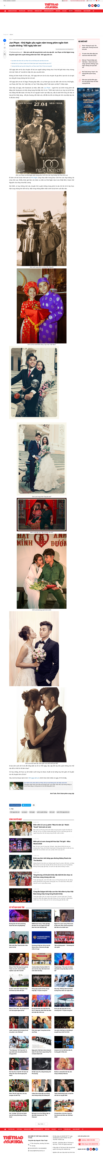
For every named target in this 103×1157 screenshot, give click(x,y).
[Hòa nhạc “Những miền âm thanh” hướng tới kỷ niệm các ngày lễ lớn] (64, 981)
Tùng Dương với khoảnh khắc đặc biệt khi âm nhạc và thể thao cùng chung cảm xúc (52, 876)
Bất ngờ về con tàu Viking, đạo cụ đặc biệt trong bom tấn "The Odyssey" (41, 1115)
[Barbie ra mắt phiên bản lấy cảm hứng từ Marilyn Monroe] (64, 1064)
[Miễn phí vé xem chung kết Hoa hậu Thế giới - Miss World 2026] (20, 845)
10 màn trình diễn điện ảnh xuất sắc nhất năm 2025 (90, 54)
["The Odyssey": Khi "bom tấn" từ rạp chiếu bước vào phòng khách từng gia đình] (19, 1042)
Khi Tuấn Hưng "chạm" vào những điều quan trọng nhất (90, 73)
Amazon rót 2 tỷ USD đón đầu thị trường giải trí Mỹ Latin (63, 1051)
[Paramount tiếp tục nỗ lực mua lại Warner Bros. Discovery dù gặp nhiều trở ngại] (41, 937)
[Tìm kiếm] (4, 5)
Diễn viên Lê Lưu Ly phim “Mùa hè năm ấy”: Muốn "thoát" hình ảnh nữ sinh (51, 826)
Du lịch (64, 11)
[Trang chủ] (5, 10)
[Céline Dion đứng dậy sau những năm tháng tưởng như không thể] (41, 1085)
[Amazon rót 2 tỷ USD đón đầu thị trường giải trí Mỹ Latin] (64, 1042)
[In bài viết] (4, 47)
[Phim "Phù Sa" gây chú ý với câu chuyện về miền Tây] (19, 1085)
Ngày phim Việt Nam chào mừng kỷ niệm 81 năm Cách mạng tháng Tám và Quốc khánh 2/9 (41, 1051)
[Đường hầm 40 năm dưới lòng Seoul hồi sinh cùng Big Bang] (19, 916)
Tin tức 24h (22, 11)
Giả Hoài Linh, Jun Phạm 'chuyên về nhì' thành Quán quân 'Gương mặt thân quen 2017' (31, 63)
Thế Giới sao (78, 11)
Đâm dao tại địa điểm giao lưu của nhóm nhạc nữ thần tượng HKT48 (90, 81)
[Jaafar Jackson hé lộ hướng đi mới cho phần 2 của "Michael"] (19, 1022)
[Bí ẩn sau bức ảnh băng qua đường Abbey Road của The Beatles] (20, 862)
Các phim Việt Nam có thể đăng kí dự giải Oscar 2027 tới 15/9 (63, 1031)
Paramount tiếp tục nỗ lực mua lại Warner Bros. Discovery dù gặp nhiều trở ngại (41, 947)
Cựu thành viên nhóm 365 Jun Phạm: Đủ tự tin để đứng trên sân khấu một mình (29, 60)
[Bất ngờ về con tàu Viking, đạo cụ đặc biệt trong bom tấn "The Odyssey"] (41, 1105)
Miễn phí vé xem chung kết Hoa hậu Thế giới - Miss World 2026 (51, 843)
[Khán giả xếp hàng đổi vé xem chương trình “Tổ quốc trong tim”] (64, 1000)
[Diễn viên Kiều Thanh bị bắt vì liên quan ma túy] (19, 937)
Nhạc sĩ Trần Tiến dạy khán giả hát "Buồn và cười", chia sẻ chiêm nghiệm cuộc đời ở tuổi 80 (18, 968)
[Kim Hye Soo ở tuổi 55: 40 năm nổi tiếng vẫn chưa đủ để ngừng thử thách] (19, 1064)
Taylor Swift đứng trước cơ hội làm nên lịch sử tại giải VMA (63, 1094)
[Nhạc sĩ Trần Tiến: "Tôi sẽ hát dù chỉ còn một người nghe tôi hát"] (19, 1000)
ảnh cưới (52, 812)
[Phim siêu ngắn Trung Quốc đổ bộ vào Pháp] (41, 1022)
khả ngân (32, 812)
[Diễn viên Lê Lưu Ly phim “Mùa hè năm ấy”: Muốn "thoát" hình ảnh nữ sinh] (20, 829)
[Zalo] (98, 5)
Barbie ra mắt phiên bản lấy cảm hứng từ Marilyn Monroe (63, 1072)
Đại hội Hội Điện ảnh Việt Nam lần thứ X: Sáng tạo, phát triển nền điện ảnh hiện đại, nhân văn (41, 1010)
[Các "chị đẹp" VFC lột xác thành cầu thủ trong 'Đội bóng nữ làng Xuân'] (19, 1105)
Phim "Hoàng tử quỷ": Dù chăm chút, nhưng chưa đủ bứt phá (90, 47)
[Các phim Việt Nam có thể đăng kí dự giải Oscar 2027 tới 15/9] (64, 1022)
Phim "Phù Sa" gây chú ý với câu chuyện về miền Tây (18, 1094)
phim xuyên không (42, 812)
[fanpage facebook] (89, 5)
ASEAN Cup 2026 (12, 11)
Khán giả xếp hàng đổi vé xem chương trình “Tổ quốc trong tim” (63, 1009)
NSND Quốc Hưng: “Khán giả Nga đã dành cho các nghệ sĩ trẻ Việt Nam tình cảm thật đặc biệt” (41, 925)
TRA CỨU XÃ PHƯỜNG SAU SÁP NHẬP (77, 0)
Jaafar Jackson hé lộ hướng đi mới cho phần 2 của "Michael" (18, 1031)
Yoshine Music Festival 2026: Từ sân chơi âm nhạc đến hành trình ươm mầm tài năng (41, 968)
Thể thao (30, 11)
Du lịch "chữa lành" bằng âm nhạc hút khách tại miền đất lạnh (18, 989)
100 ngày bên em (14, 812)
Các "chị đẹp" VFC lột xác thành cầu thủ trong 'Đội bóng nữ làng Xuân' (18, 1115)
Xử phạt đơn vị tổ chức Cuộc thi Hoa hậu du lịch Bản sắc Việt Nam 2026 (63, 1115)
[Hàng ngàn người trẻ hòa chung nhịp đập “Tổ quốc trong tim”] (41, 981)
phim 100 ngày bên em (63, 812)
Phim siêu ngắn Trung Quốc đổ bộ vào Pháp (41, 1031)
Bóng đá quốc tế (48, 11)
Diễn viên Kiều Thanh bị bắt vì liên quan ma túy (18, 946)
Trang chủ (5, 34)
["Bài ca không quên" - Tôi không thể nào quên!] (64, 937)
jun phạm (24, 812)
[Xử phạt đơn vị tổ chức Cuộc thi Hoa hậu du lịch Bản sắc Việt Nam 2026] (64, 1105)
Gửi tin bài (90, 0)
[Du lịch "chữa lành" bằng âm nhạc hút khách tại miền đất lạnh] (19, 981)
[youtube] (92, 5)
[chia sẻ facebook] (4, 44)
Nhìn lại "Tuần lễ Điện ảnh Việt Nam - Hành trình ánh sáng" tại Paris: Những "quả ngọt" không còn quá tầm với (90, 63)
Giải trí (11, 34)
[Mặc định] (5, 54)
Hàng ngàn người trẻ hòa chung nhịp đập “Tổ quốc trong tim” (40, 989)
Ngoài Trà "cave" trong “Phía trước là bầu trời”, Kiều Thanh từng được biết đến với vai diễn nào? (63, 925)
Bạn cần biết (87, 11)
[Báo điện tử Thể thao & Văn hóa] (51, 5)
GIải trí (70, 11)
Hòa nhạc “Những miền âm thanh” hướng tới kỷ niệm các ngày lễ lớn (63, 989)
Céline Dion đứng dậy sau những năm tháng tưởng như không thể (41, 1094)
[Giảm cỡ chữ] (5, 57)
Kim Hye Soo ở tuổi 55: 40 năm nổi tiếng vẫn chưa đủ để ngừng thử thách (18, 1073)
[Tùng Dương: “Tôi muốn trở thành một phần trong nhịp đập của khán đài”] (64, 959)
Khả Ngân (34, 177)
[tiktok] (95, 5)
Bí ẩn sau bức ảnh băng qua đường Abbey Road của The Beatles (52, 859)
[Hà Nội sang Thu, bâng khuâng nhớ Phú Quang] (41, 1064)
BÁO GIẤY (66, 0)
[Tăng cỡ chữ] (5, 51)
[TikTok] (99, 0)
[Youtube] (96, 0)
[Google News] (64, 49)
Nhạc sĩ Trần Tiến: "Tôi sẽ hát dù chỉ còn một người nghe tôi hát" (19, 1009)
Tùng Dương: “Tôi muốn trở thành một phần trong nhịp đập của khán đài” (63, 968)
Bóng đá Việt (38, 11)
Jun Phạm (47, 88)
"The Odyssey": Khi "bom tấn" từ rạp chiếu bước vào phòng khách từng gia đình (18, 1051)
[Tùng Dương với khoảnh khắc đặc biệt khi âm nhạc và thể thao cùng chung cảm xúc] (20, 879)
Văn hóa (58, 11)
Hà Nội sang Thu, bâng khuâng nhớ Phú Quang (41, 1072)
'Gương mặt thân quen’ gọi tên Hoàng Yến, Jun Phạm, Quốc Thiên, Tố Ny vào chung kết (31, 66)
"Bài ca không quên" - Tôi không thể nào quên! (64, 946)
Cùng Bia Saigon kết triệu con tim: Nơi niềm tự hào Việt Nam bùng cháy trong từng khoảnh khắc (53, 893)
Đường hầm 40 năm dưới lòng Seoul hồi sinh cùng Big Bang (17, 924)
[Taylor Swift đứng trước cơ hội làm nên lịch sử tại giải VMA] (64, 1085)
